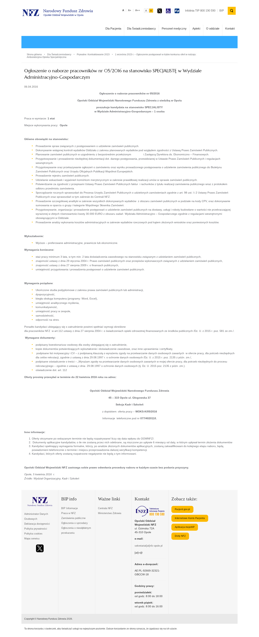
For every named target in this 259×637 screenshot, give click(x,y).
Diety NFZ (180, 536)
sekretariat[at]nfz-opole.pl (148, 545)
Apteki (196, 28)
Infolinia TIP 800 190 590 (200, 10)
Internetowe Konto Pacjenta (190, 518)
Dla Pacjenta (113, 28)
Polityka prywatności (35, 528)
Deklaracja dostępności (37, 523)
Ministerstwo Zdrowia (109, 513)
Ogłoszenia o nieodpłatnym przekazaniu (76, 530)
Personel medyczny (174, 28)
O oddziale (212, 28)
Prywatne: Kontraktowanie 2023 (93, 54)
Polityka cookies (33, 533)
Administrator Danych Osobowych (36, 516)
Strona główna (34, 54)
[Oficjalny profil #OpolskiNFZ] (39, 548)
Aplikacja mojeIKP (185, 527)
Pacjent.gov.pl (182, 509)
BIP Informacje (69, 508)
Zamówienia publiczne (73, 518)
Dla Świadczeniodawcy (141, 28)
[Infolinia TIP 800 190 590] (150, 511)
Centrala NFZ (105, 508)
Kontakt (230, 28)
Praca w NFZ (68, 513)
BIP (221, 10)
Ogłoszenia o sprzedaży (74, 523)
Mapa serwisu (31, 538)
